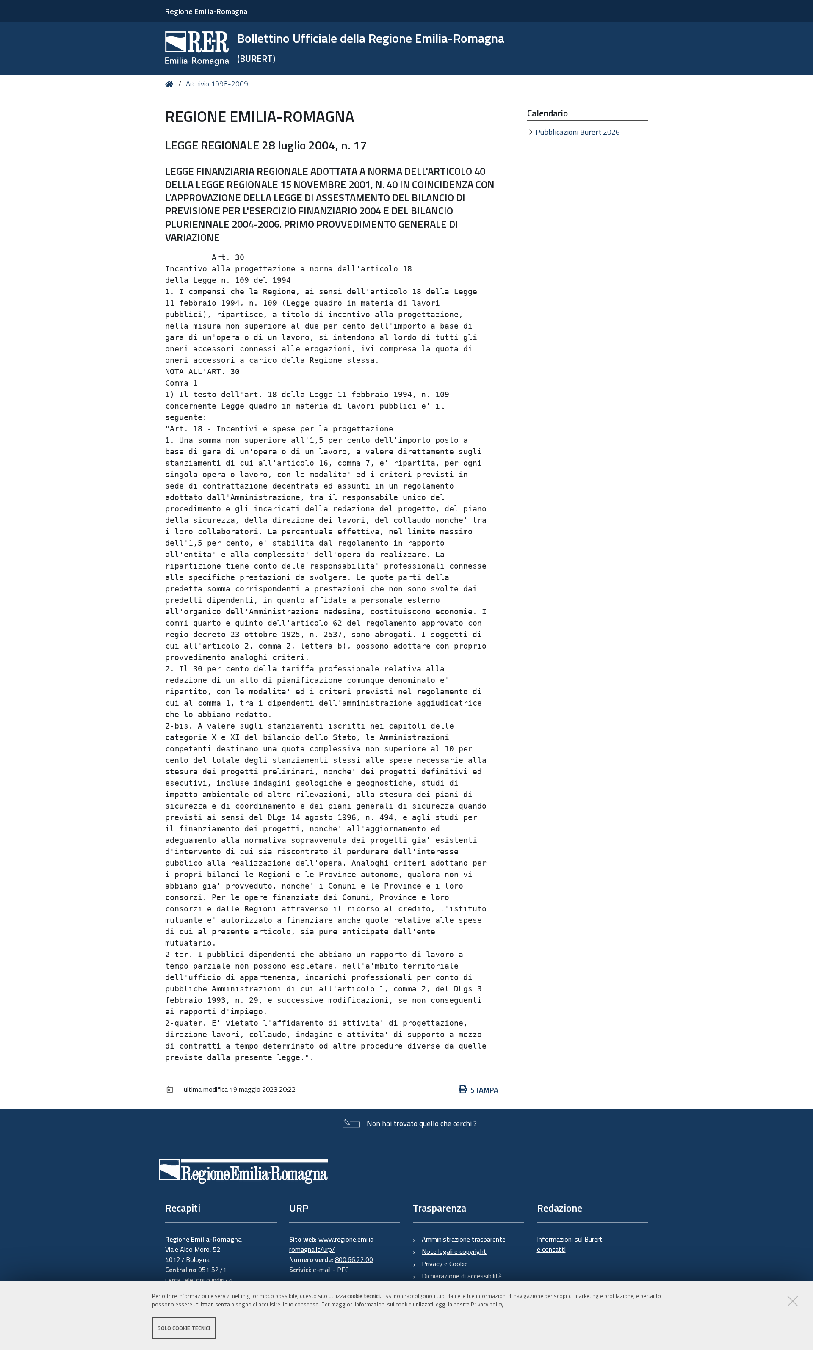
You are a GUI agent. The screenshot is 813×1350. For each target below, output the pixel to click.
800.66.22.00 (354, 1259)
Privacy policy (487, 1304)
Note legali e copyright (454, 1251)
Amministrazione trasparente (464, 1239)
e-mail (322, 1269)
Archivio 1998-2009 (217, 83)
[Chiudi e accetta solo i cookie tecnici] (792, 1301)
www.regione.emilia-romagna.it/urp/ (332, 1244)
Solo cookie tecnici (184, 1328)
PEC (342, 1269)
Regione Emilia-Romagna (206, 11)
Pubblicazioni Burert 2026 (578, 132)
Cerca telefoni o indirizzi (198, 1280)
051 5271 (212, 1269)
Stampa (484, 1090)
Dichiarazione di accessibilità (462, 1276)
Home (171, 84)
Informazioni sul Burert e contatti (570, 1244)
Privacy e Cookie (445, 1264)
